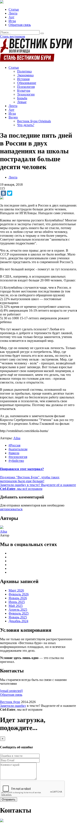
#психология (18, 457)
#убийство (16, 460)
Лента (13, 13)
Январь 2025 (18, 617)
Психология (26, 86)
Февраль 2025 (19, 613)
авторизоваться (11, 509)
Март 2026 (16, 590)
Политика (24, 71)
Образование (26, 83)
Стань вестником (12, 36)
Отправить (8, 799)
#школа (14, 453)
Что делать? (25, 125)
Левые (22, 102)
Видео (13, 117)
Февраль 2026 (19, 594)
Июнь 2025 (17, 602)
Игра (12, 21)
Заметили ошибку (13, 705)
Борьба (22, 98)
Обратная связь (20, 25)
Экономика (25, 75)
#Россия (14, 445)
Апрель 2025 (18, 609)
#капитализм (18, 449)
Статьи (14, 9)
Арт (11, 17)
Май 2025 (16, 606)
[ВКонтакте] (3, 193)
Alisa (16, 438)
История (23, 79)
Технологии (26, 94)
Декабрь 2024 (18, 621)
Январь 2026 (18, 598)
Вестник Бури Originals (34, 121)
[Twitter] (9, 193)
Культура (23, 90)
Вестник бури (10, 702)
